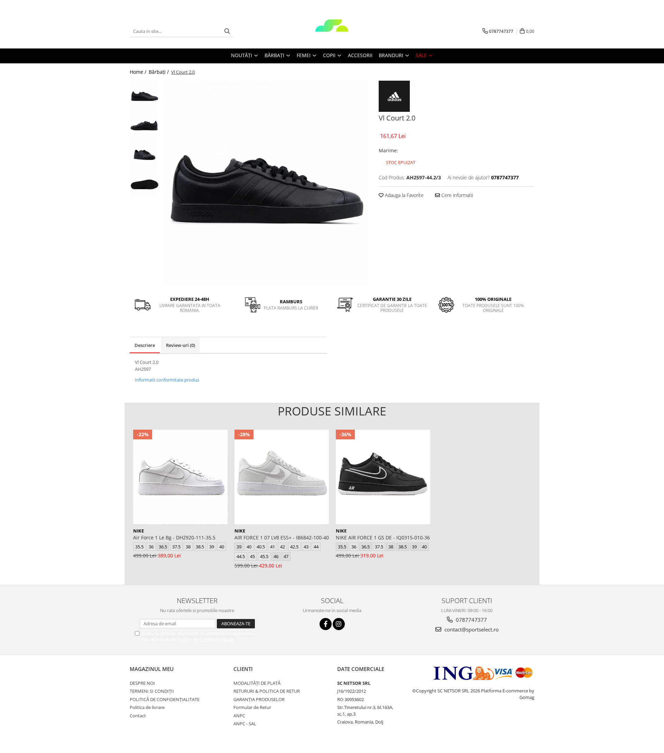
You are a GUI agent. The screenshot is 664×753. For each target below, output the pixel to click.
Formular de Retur (252, 707)
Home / (139, 72)
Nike (138, 531)
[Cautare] (227, 31)
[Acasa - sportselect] (332, 31)
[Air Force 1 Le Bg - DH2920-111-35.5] (180, 477)
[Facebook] (326, 624)
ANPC (239, 715)
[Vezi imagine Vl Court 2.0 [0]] (144, 95)
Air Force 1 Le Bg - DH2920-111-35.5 (174, 537)
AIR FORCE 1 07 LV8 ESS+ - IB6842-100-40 (281, 537)
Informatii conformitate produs (167, 380)
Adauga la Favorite (404, 195)
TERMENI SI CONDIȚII (152, 691)
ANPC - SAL (244, 723)
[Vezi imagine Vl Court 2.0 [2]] (144, 154)
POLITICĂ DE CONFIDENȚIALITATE (165, 699)
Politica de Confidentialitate (205, 639)
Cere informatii (456, 195)
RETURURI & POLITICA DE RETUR (266, 691)
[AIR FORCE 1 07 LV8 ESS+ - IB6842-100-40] (281, 477)
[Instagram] (339, 624)
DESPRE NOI (142, 683)
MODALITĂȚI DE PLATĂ (256, 683)
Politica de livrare (147, 707)
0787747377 (470, 619)
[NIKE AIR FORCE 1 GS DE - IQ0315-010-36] (383, 477)
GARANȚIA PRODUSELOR (259, 699)
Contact (138, 715)
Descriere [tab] (145, 345)
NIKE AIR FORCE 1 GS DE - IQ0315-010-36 (383, 537)
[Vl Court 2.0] (265, 184)
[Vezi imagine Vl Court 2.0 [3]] (144, 183)
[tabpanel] (265, 184)
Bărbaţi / (159, 72)
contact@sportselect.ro (471, 629)
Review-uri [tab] (180, 345)
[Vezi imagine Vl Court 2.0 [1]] (144, 124)
